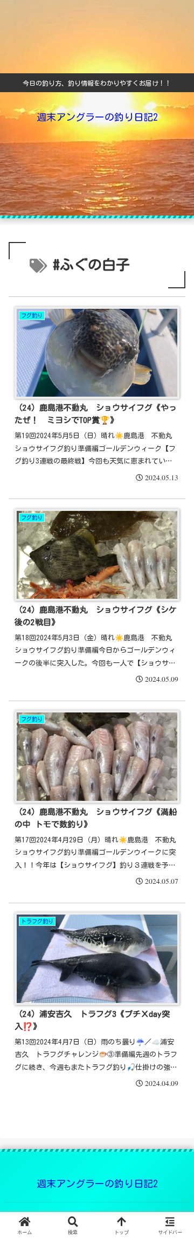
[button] (173, 1201)
